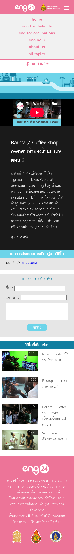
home (37, 19)
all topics (37, 53)
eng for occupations (37, 33)
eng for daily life (37, 26)
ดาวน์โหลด (29, 263)
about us (37, 46)
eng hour (37, 40)
